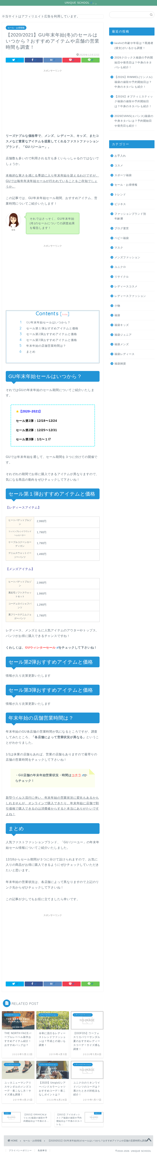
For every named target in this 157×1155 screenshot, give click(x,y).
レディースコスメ (125, 286)
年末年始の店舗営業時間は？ (46, 345)
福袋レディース (124, 354)
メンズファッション (127, 257)
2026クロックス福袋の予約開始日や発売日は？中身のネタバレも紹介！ (133, 62)
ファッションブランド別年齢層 (130, 216)
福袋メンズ (121, 344)
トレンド (120, 194)
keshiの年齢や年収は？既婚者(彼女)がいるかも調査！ (133, 45)
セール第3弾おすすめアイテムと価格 (51, 340)
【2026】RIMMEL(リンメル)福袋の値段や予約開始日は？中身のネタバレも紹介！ (133, 82)
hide (65, 314)
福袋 (117, 315)
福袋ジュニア (123, 334)
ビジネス (120, 204)
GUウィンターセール (40, 647)
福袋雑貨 (120, 363)
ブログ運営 (121, 228)
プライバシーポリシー (20, 1150)
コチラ (76, 775)
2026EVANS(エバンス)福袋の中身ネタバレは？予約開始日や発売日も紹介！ (133, 121)
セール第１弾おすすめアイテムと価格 (52, 328)
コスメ (118, 165)
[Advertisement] (53, 100)
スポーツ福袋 (123, 175)
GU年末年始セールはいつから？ (48, 322)
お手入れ (120, 155)
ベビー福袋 (121, 238)
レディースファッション (130, 296)
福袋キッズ (121, 325)
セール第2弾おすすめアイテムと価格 (51, 334)
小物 (117, 305)
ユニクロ (120, 267)
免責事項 (42, 1150)
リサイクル (121, 276)
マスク (118, 247)
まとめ (30, 351)
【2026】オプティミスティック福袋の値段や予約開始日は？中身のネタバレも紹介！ (133, 101)
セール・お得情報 (16, 28)
